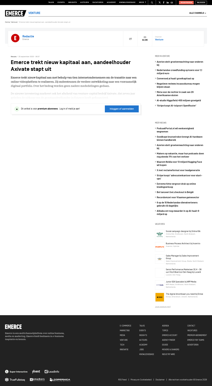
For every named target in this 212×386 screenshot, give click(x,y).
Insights (72, 2)
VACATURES (192, 331)
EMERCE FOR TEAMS (195, 340)
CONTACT (191, 326)
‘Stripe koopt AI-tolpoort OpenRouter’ (176, 106)
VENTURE (124, 340)
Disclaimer (160, 380)
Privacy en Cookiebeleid (141, 380)
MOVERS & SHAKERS (170, 350)
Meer (141, 2)
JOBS (141, 350)
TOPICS (165, 331)
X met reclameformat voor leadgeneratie (178, 170)
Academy (111, 2)
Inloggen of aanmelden (122, 109)
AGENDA (165, 326)
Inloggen (201, 2)
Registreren (186, 2)
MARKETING (125, 331)
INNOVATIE (124, 350)
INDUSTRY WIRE (168, 354)
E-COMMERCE (125, 326)
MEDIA (122, 335)
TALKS (142, 326)
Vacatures (97, 2)
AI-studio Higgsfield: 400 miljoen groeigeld (179, 101)
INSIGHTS (143, 335)
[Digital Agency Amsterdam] (16, 371)
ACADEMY (143, 345)
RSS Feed (122, 380)
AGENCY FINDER (168, 340)
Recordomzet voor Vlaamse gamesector (178, 197)
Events (61, 2)
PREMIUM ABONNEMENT (197, 335)
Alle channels (196, 13)
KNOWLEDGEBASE (146, 354)
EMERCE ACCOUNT (169, 335)
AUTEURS (143, 340)
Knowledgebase (127, 2)
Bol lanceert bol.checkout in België (175, 192)
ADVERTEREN (192, 345)
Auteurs (84, 2)
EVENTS (142, 331)
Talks (51, 2)
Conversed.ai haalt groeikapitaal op (175, 79)
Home (7, 22)
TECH (122, 345)
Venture (14, 22)
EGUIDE (165, 345)
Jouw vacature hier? (163, 307)
